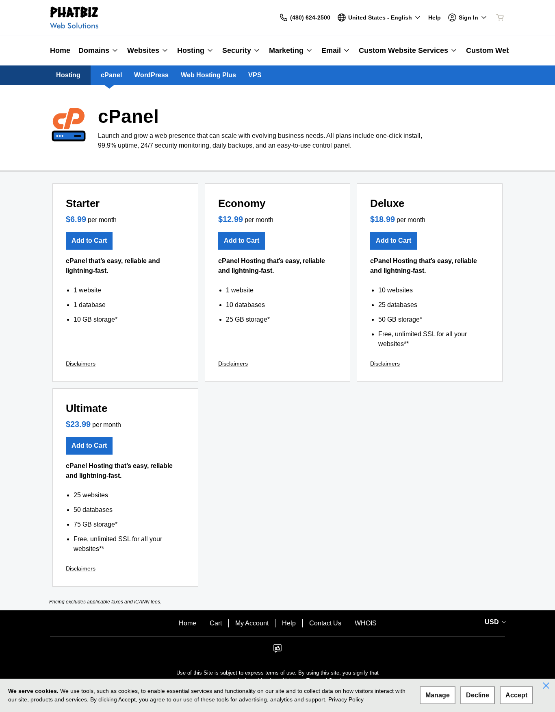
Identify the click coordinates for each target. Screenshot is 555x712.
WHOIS (366, 623)
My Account (252, 623)
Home (187, 623)
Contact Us (325, 623)
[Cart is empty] (500, 17)
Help (289, 623)
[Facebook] (277, 650)
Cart (216, 623)
